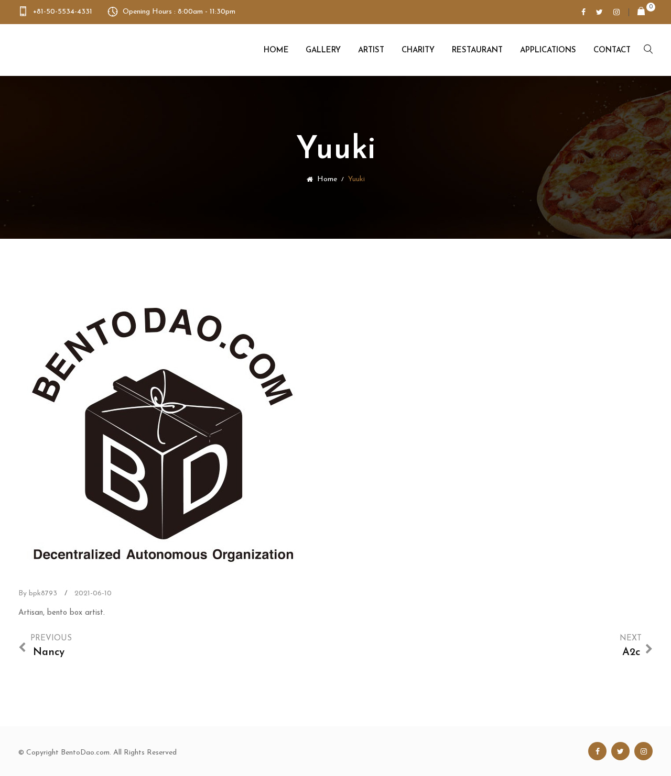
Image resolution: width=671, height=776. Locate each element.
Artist (371, 50)
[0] (637, 12)
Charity (418, 50)
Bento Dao (71, 49)
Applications (548, 50)
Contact (612, 50)
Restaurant (477, 50)
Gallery (323, 50)
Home (276, 50)
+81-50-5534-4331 (62, 12)
